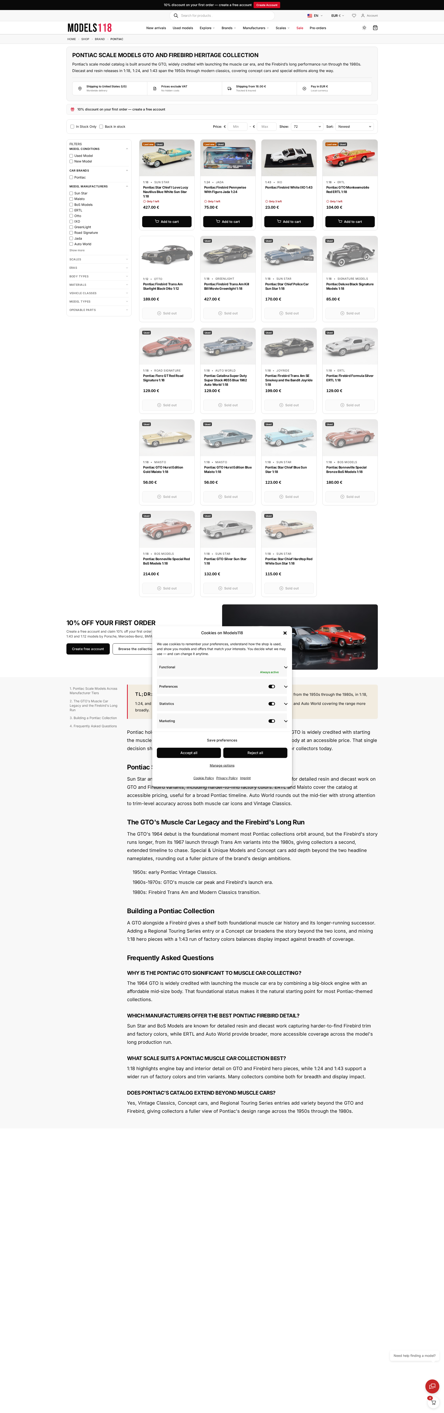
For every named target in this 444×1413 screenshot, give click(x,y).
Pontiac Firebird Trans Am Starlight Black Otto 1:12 (163, 286)
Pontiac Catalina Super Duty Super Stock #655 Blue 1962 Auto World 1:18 (225, 380)
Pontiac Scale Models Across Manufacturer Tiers (93, 690)
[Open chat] (432, 1386)
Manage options (222, 765)
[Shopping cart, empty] (375, 27)
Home (71, 39)
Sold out (170, 313)
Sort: (330, 126)
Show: (284, 126)
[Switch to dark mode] (364, 27)
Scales (281, 28)
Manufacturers (254, 28)
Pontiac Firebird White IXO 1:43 (289, 187)
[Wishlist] (354, 16)
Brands (227, 28)
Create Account (266, 5)
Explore (205, 28)
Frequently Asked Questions (95, 726)
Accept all (188, 753)
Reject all (255, 753)
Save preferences (222, 740)
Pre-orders (318, 28)
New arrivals (156, 28)
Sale (299, 28)
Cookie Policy (203, 778)
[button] (285, 633)
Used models (183, 28)
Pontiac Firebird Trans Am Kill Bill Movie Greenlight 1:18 (226, 286)
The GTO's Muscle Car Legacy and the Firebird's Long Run (93, 705)
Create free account (88, 649)
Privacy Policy (227, 778)
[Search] (176, 15)
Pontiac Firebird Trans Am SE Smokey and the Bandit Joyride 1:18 (289, 380)
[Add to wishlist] (187, 144)
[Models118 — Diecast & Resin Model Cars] (89, 27)
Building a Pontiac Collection (95, 718)
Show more (77, 250)
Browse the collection (135, 649)
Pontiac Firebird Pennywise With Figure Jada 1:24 (225, 189)
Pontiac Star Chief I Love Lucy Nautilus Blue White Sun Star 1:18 (165, 191)
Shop (85, 39)
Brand (100, 39)
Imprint (245, 778)
